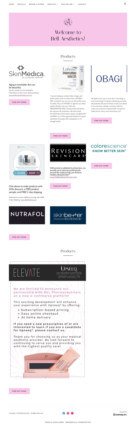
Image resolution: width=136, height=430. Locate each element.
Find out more (19, 102)
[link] (68, 22)
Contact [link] (82, 4)
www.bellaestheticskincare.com (63, 177)
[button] (52, 4)
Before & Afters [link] (36, 4)
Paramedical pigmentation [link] (78, 422)
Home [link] (11, 4)
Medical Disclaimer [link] (54, 422)
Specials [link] (21, 4)
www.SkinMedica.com (29, 200)
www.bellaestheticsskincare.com (20, 95)
